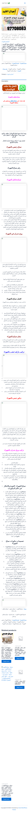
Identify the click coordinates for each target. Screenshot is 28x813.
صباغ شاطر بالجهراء (14, 97)
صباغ (25, 609)
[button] (23, 8)
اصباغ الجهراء (15, 63)
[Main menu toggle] (24, 3)
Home (3, 34)
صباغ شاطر (13, 101)
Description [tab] (5, 81)
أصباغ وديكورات (21, 34)
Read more (6, 661)
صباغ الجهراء (23, 63)
